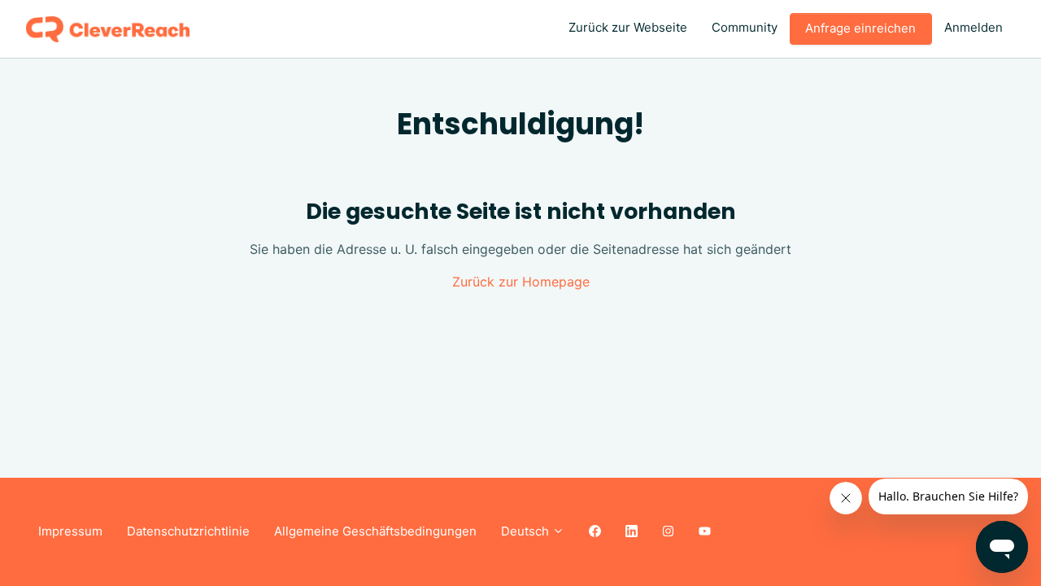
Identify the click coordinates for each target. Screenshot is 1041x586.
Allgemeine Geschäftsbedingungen (375, 531)
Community (744, 27)
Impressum (70, 531)
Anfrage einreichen (860, 28)
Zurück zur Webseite (627, 27)
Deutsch (526, 531)
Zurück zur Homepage (521, 281)
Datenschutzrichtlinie (188, 531)
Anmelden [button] (973, 27)
